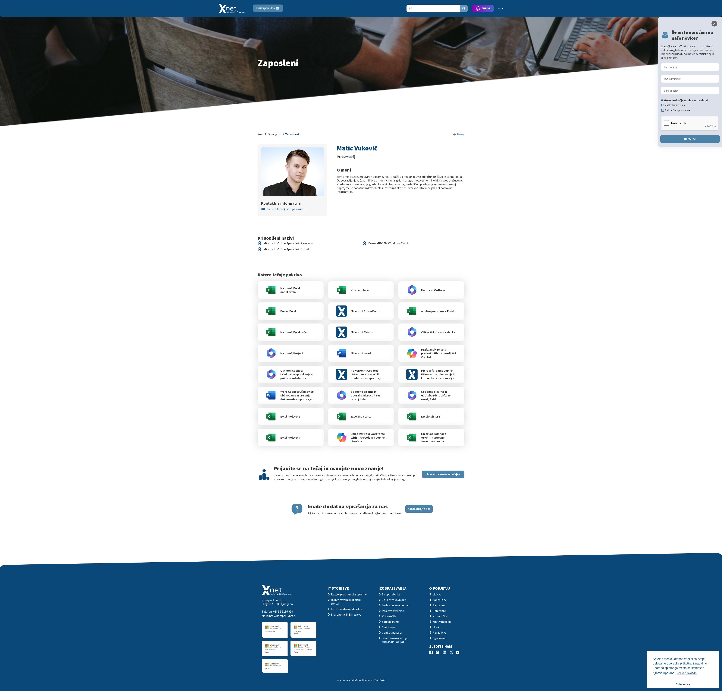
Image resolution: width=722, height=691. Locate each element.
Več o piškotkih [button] (686, 673)
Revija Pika (440, 632)
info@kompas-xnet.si (282, 616)
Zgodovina (439, 638)
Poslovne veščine (393, 611)
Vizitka (437, 594)
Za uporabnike (391, 594)
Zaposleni (292, 134)
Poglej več (288, 290)
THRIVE (486, 8)
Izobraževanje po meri (396, 605)
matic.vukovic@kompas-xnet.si (286, 209)
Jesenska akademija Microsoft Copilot (394, 640)
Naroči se (690, 139)
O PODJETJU (439, 588)
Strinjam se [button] (683, 684)
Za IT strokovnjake (394, 600)
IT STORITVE (338, 588)
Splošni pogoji (391, 621)
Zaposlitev (439, 600)
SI (499, 8)
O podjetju (274, 134)
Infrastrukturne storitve (346, 609)
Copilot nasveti (392, 632)
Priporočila (389, 616)
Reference (439, 611)
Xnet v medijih (442, 621)
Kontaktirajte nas (419, 509)
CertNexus (388, 627)
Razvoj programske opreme (349, 594)
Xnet (261, 134)
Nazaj (460, 134)
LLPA (436, 627)
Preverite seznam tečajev (443, 474)
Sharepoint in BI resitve (346, 614)
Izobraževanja (392, 588)
